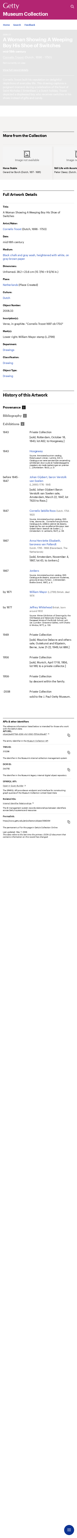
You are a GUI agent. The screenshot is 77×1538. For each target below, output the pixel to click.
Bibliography (12, 416)
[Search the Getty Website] (72, 7)
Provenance (12, 407)
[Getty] (11, 6)
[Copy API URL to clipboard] (68, 735)
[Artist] (13, 57)
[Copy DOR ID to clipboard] (68, 769)
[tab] (14, 407)
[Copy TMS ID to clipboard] (68, 752)
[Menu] (69, 1530)
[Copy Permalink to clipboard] (68, 822)
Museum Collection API (37, 741)
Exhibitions (11, 424)
